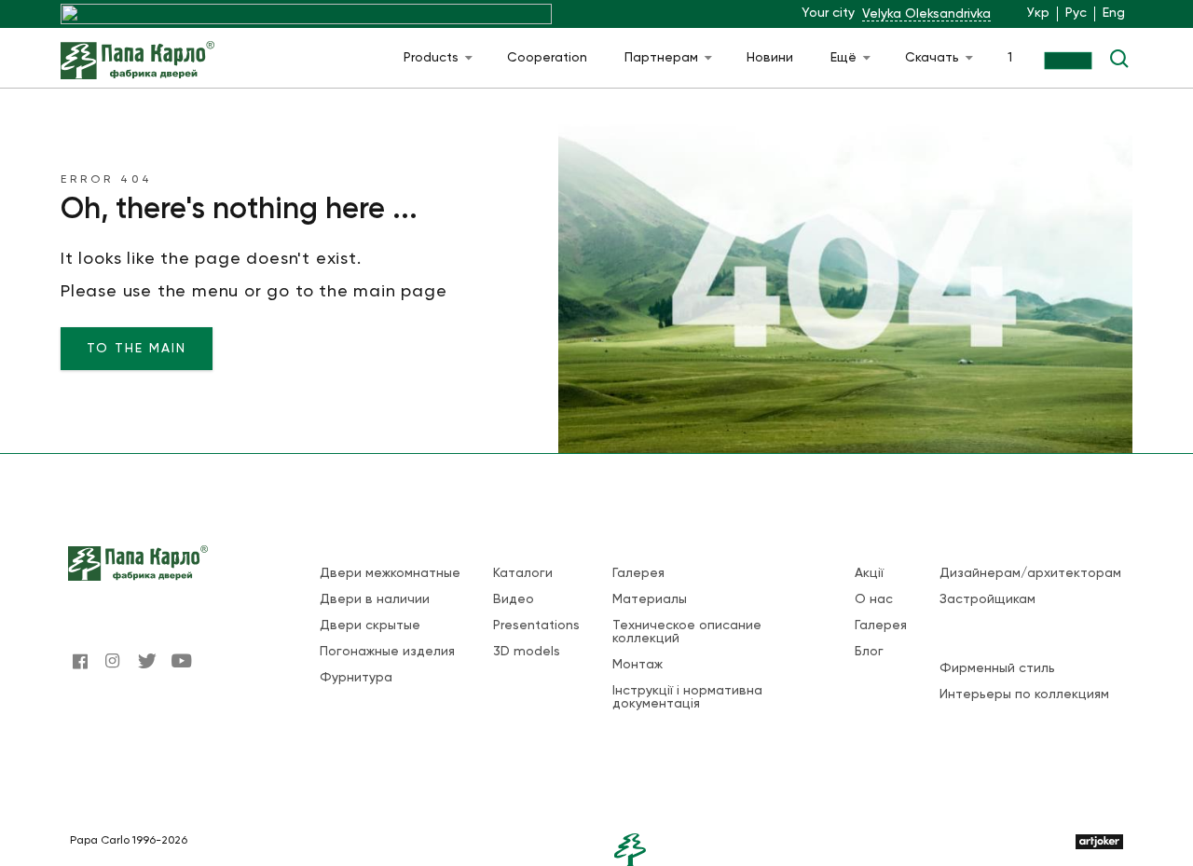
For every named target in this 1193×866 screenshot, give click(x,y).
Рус (1076, 13)
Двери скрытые (370, 625)
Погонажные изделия (387, 651)
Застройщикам (987, 599)
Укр (1038, 13)
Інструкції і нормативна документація (687, 697)
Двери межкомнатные (390, 573)
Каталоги (523, 573)
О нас (874, 599)
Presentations (536, 625)
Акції (869, 573)
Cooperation (547, 57)
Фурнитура (356, 677)
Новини (770, 57)
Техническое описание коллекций (686, 632)
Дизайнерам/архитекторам (1030, 573)
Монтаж (637, 664)
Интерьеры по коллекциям (1024, 694)
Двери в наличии (375, 599)
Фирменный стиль (997, 668)
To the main (136, 348)
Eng (1114, 13)
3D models (526, 651)
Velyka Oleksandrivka (926, 14)
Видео (513, 599)
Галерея (638, 573)
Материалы (649, 599)
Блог (869, 651)
